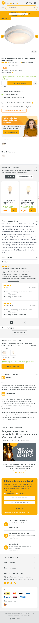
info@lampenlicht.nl (21, 417)
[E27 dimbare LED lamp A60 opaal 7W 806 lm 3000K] (13, 352)
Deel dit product (27, 62)
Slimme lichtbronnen (25, 177)
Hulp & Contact (9, 563)
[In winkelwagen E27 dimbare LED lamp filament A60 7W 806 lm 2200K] (32, 210)
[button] (19, 14)
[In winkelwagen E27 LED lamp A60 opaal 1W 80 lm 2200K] (14, 210)
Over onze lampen (10, 568)
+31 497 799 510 (14, 440)
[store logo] (10, 3)
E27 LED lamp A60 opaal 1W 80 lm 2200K (9, 202)
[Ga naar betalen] (36, 36)
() (13, 62)
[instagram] (8, 583)
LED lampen (10, 177)
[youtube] (15, 583)
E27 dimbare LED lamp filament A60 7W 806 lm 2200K (27, 202)
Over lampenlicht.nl (11, 557)
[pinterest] (11, 583)
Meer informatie (13, 281)
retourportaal (32, 412)
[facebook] (5, 583)
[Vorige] (2, 36)
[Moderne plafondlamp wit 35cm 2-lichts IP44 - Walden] (4, 352)
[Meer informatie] (29, 14)
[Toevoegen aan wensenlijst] (35, 83)
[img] (19, 36)
